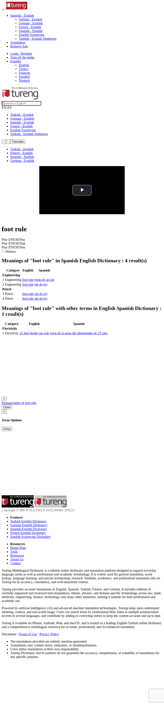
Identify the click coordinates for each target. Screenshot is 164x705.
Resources (17, 555)
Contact (15, 563)
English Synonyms (31, 35)
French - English (30, 27)
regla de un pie (44, 280)
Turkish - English (30, 19)
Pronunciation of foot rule (19, 403)
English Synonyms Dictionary (30, 536)
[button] (22, 15)
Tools (14, 551)
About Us (16, 559)
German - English (31, 23)
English (24, 65)
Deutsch (24, 80)
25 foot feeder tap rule (34, 333)
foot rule (28, 280)
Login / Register (21, 53)
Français (24, 73)
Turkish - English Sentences (37, 38)
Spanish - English (30, 31)
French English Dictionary (28, 533)
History (11, 251)
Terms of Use (28, 634)
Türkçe (23, 69)
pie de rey (41, 284)
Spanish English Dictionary (28, 529)
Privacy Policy (49, 634)
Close (6, 407)
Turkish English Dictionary (28, 521)
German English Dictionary (28, 525)
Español (24, 76)
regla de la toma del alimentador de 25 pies (78, 333)
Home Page (18, 548)
